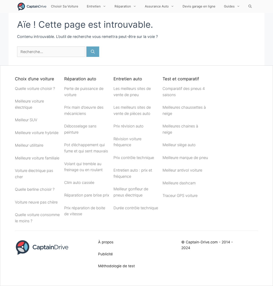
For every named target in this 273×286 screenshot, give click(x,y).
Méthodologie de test (116, 266)
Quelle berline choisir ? (35, 189)
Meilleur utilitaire (29, 145)
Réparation (123, 6)
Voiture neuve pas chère (37, 202)
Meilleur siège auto (179, 145)
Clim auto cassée (79, 182)
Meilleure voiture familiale (37, 158)
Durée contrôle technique (135, 208)
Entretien (94, 6)
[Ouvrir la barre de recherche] (250, 6)
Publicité (105, 254)
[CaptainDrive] (31, 6)
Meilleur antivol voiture (183, 170)
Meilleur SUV (26, 120)
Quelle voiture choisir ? (35, 88)
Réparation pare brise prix (86, 195)
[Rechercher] (92, 51)
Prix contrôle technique (133, 157)
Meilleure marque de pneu (185, 157)
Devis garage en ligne (199, 6)
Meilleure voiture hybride (36, 132)
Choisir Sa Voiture (64, 6)
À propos (105, 242)
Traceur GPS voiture (180, 195)
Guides (229, 6)
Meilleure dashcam (179, 183)
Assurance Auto (157, 6)
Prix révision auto (128, 126)
